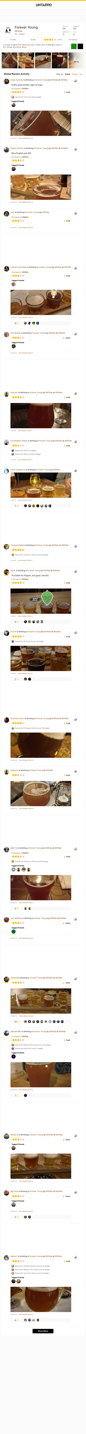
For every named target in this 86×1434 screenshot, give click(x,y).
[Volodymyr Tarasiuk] (45, 505)
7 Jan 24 (13, 430)
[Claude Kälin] (50, 1021)
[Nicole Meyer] (25, 908)
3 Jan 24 (13, 673)
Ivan (12, 212)
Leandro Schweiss (18, 267)
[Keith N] (25, 1217)
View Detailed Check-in (25, 138)
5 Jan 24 (13, 500)
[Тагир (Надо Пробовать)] (29, 621)
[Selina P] (25, 1320)
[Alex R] (58, 1021)
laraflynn (14, 770)
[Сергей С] (25, 621)
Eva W (13, 631)
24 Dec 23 (13, 808)
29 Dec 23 (13, 760)
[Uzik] (25, 505)
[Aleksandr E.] (41, 621)
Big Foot (14, 1191)
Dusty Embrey (16, 80)
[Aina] (33, 323)
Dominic (14, 392)
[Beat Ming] (33, 505)
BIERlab (18, 31)
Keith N (13, 848)
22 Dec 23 (13, 902)
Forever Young (41, 80)
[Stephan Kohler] (29, 1021)
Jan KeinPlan (16, 918)
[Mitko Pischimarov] (29, 323)
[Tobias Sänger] (25, 1021)
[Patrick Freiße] (25, 323)
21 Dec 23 (13, 1089)
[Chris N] (33, 1021)
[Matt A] (25, 679)
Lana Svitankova (17, 470)
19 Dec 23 (13, 1181)
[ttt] (45, 1021)
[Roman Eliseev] (33, 621)
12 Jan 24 (13, 138)
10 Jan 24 (13, 227)
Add (80, 46)
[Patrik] (29, 505)
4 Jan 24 (13, 560)
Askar (13, 570)
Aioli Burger (15, 333)
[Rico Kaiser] (37, 1320)
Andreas (14, 978)
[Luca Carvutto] (37, 1021)
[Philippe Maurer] (33, 1320)
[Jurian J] (54, 1021)
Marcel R (14, 1135)
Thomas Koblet (17, 545)
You (80, 74)
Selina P (13, 1256)
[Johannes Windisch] (29, 908)
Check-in (74, 46)
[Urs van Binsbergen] (25, 1095)
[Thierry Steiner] (29, 1320)
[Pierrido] (41, 505)
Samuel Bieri (15, 1031)
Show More (21, 47)
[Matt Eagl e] (41, 1021)
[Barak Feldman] (29, 679)
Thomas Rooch (17, 718)
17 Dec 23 (13, 1314)
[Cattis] (37, 621)
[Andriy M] (37, 505)
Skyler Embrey (16, 148)
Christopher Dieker (18, 441)
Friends (75, 74)
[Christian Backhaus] (37, 323)
